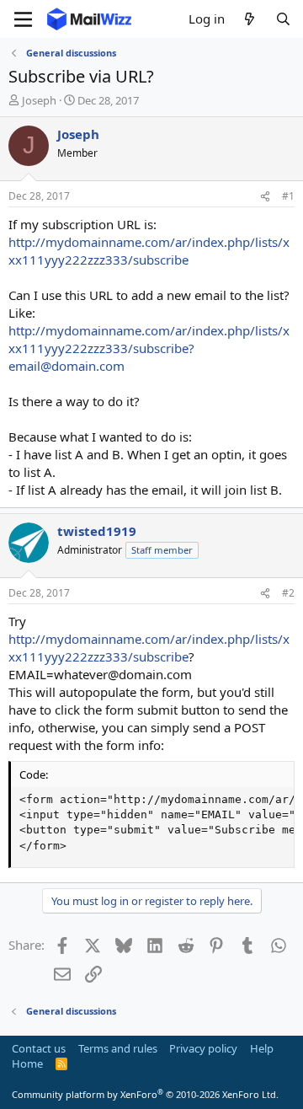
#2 (288, 593)
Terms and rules (117, 1048)
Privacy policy (203, 1048)
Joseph (39, 100)
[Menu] (23, 19)
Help (262, 1048)
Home (27, 1063)
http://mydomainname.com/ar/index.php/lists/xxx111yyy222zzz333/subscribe (149, 250)
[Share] (265, 196)
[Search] (283, 19)
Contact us (39, 1048)
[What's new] (249, 19)
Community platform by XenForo (145, 1094)
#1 (288, 196)
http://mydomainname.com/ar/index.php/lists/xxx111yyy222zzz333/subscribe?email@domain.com (149, 348)
